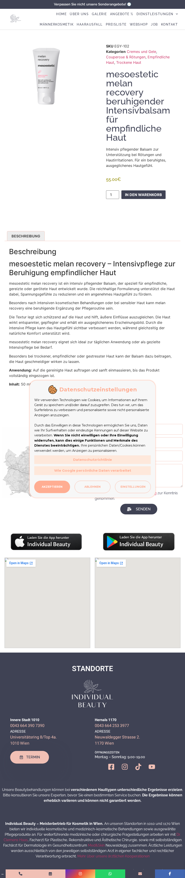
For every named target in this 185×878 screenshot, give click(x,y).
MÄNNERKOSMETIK (57, 24)
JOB (154, 24)
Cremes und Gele (141, 51)
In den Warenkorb (143, 194)
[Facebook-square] (114, 770)
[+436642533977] (21, 873)
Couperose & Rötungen (126, 57)
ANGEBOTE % (121, 14)
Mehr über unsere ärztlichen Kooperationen (113, 856)
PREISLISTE (116, 24)
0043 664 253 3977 (112, 726)
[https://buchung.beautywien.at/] (50, 873)
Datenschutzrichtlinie (92, 459)
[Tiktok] (141, 770)
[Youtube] (155, 770)
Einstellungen (133, 486)
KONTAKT (169, 24)
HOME (61, 14)
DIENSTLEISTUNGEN (154, 14)
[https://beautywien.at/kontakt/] (140, 873)
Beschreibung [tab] (26, 236)
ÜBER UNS (79, 14)
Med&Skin (96, 845)
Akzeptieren (52, 486)
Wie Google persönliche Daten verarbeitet (92, 470)
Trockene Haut (128, 62)
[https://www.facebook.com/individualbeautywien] (170, 873)
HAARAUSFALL (90, 24)
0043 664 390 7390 (27, 726)
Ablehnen (92, 486)
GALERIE (99, 14)
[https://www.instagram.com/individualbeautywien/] (80, 873)
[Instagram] (128, 770)
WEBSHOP (139, 24)
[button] (71, 51)
